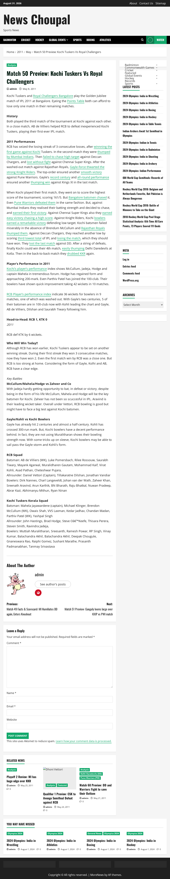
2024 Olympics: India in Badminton (141, 150)
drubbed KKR (76, 253)
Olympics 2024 (15, 833)
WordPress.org (131, 280)
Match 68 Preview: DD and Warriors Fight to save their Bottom (96, 789)
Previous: (32, 609)
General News (94, 833)
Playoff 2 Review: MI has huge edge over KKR (21, 779)
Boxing (90, 40)
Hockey (39, 40)
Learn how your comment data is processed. (84, 741)
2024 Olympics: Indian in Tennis (140, 143)
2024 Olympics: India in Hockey (139, 117)
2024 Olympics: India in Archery (140, 164)
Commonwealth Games (139, 67)
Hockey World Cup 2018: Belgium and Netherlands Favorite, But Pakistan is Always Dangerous (143, 193)
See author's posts (53, 584)
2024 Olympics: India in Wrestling (141, 96)
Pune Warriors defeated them (34, 203)
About (133, 3)
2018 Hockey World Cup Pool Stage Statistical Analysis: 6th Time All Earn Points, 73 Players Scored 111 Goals (143, 221)
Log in (126, 259)
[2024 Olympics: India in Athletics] (65, 833)
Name (11, 693)
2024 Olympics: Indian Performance (142, 171)
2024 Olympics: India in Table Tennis (142, 124)
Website (12, 719)
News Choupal (36, 19)
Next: (89, 609)
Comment (14, 643)
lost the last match (42, 243)
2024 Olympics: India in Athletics (140, 103)
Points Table (75, 101)
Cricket (25, 40)
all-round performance (93, 177)
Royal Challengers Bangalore (53, 96)
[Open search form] (142, 40)
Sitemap (161, 3)
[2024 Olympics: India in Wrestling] (25, 833)
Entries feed (129, 266)
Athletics (105, 40)
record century (60, 177)
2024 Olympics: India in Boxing (139, 110)
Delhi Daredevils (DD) (91, 773)
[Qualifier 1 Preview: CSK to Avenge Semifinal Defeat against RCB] (59, 778)
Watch (160, 40)
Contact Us (146, 3)
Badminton (9, 40)
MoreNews (97, 875)
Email (11, 706)
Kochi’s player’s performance (27, 269)
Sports (77, 40)
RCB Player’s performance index (29, 294)
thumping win (40, 182)
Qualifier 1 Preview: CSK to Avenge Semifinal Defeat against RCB (59, 798)
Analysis (12, 65)
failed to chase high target (61, 157)
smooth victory (91, 172)
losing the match (69, 238)
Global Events (57, 40)
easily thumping (73, 248)
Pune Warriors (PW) (90, 778)
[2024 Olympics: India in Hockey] (145, 833)
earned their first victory (29, 213)
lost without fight (39, 162)
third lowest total (30, 238)
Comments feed (131, 273)
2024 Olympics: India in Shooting (140, 157)
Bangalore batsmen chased (88, 197)
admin (13, 88)
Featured (62, 785)
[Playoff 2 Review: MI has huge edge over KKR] (23, 769)
